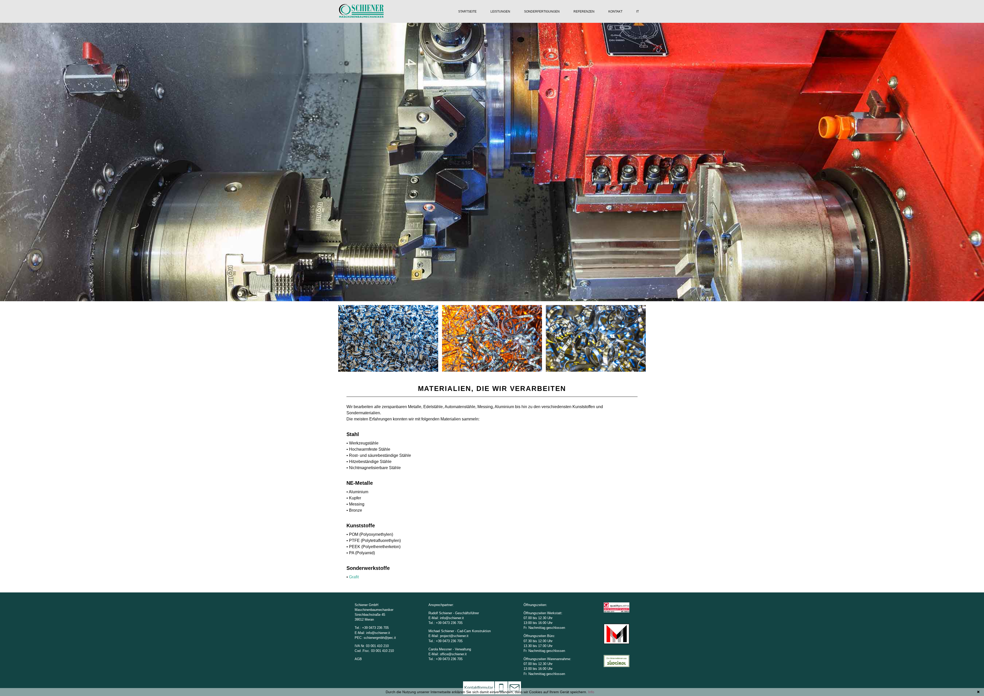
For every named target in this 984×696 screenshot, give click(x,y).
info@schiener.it (378, 633)
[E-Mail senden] (514, 687)
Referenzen (583, 11)
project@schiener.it (454, 636)
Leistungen (500, 11)
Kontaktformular (478, 687)
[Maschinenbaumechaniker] (361, 16)
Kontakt (615, 11)
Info (591, 692)
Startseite (467, 11)
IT (637, 11)
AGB (358, 659)
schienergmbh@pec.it (380, 638)
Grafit (354, 577)
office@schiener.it (453, 654)
